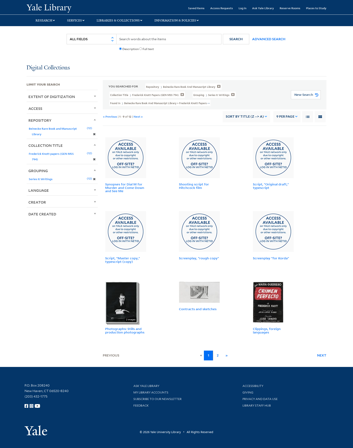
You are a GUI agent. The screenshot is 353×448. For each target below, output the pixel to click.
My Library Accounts (150, 392)
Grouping (38, 170)
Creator (37, 202)
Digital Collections (48, 68)
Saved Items (196, 8)
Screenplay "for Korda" (271, 258)
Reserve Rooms (290, 8)
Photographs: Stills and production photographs (124, 330)
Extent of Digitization (51, 96)
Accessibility (252, 386)
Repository (39, 120)
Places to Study (316, 8)
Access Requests (221, 8)
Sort (245, 116)
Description (130, 49)
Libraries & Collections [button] (118, 20)
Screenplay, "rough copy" (199, 258)
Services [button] (74, 20)
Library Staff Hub (256, 405)
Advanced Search (268, 39)
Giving (247, 392)
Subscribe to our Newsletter (157, 399)
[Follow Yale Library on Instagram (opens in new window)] (31, 406)
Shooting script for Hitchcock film (194, 186)
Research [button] (44, 20)
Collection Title (45, 145)
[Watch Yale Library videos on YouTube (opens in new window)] (37, 406)
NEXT (321, 355)
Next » (138, 116)
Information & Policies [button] (175, 20)
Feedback (141, 405)
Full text (148, 49)
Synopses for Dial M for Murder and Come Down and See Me (124, 187)
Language (38, 190)
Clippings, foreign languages (267, 330)
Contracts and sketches (198, 309)
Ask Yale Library (263, 8)
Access (35, 108)
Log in (242, 8)
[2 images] (121, 302)
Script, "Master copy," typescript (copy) (122, 260)
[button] (236, 39)
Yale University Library (49, 8)
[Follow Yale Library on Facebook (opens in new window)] (26, 406)
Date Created (42, 214)
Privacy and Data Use (260, 399)
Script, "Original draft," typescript (271, 186)
